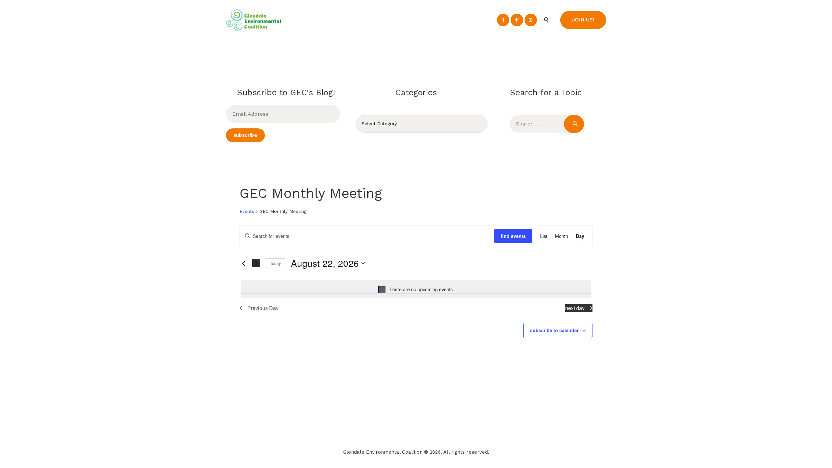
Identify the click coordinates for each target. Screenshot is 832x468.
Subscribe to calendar (554, 330)
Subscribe (245, 135)
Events (247, 211)
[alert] (416, 289)
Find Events (513, 236)
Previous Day (263, 308)
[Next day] (256, 263)
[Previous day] (243, 263)
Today (275, 263)
